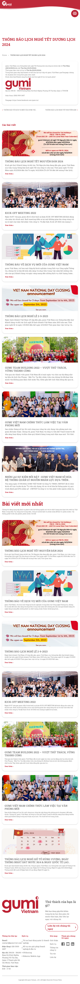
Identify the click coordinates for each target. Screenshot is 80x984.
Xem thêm (9, 174)
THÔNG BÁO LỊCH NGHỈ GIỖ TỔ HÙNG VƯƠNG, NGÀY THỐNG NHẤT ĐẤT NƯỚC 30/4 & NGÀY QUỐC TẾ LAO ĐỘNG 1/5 (37, 862)
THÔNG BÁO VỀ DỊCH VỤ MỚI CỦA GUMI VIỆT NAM (20, 110)
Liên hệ (53, 957)
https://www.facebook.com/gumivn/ (25, 100)
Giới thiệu (54, 940)
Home (4, 55)
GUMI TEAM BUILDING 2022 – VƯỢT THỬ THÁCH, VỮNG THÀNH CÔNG (36, 369)
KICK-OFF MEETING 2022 (20, 213)
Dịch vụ (53, 944)
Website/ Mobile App (31, 956)
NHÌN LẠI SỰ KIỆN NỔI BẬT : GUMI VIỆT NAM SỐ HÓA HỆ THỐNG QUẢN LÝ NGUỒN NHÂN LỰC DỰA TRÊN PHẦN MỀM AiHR (38, 480)
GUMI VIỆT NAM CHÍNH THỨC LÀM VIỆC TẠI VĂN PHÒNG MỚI (36, 424)
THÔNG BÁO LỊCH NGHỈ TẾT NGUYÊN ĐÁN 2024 (60, 110)
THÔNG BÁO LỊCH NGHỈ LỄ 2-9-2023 (26, 316)
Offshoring (27, 952)
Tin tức (53, 954)
